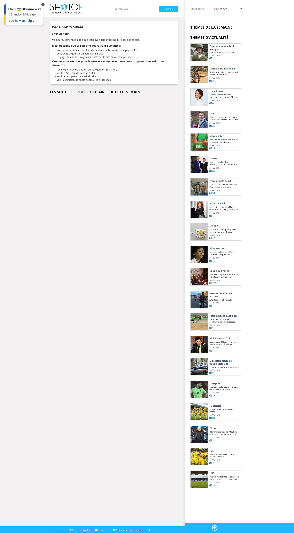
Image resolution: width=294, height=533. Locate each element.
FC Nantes (215, 405)
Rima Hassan (217, 248)
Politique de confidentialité (129, 530)
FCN (211, 450)
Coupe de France (219, 270)
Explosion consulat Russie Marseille (220, 362)
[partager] (148, 530)
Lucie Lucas (216, 91)
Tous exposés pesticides (223, 315)
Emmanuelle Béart (220, 181)
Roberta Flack (217, 203)
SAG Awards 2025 (219, 338)
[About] (110, 530)
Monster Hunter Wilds (222, 68)
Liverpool (214, 383)
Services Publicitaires (82, 530)
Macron (213, 158)
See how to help (20, 21)
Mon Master (216, 136)
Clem (212, 113)
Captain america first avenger (221, 48)
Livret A (214, 226)
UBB (211, 473)
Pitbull (213, 428)
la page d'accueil (78, 76)
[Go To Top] (214, 528)
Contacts (102, 530)
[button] (228, 9)
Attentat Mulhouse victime (220, 295)
